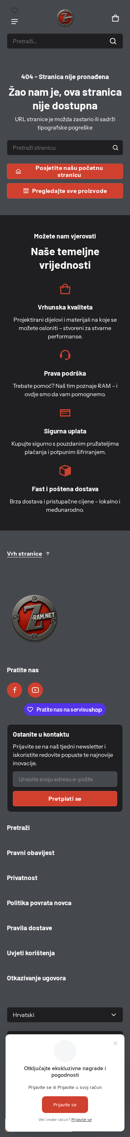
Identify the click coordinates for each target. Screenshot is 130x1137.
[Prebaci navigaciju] (14, 21)
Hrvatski (23, 1014)
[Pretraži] (115, 147)
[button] (65, 41)
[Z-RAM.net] (65, 18)
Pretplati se (65, 798)
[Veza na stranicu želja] (14, 10)
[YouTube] (35, 690)
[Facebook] (14, 690)
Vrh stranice (24, 553)
